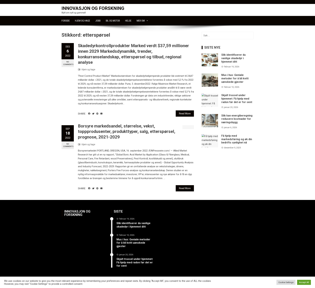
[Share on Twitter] (93, 113)
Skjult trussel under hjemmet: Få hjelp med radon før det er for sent (236, 99)
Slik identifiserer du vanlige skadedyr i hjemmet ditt (233, 58)
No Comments (68, 63)
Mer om (141, 20)
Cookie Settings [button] (286, 282)
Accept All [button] (304, 282)
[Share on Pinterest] (97, 113)
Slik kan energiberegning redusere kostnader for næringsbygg (236, 119)
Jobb (98, 20)
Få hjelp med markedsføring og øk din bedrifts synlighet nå (236, 139)
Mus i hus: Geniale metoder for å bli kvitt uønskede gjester (235, 78)
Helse (128, 20)
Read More (185, 113)
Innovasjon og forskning (93, 8)
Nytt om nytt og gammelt (74, 12)
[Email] (101, 113)
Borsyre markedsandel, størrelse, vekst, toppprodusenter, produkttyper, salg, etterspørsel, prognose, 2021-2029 (126, 132)
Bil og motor (113, 20)
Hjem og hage (82, 20)
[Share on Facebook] (89, 113)
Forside (66, 20)
